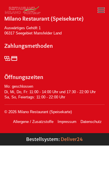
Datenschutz (91, 122)
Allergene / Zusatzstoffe (33, 122)
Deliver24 (72, 139)
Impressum (67, 122)
